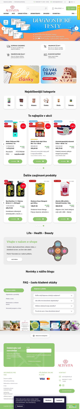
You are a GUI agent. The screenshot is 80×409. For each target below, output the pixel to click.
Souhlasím (59, 400)
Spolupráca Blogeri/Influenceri (8, 393)
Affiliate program (8, 396)
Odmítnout (48, 400)
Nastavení (20, 406)
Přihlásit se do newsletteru (34, 361)
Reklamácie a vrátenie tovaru (11, 383)
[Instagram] (63, 385)
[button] (3, 28)
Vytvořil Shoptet (68, 405)
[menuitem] (7, 13)
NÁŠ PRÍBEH (14, 259)
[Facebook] (60, 385)
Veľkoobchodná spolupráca (10, 398)
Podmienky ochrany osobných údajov (8, 389)
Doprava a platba (8, 2)
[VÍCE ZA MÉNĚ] (65, 190)
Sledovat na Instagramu (41, 335)
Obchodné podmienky (19, 2)
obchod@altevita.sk (67, 376)
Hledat (46, 8)
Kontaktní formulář (66, 390)
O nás (5, 385)
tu (34, 402)
